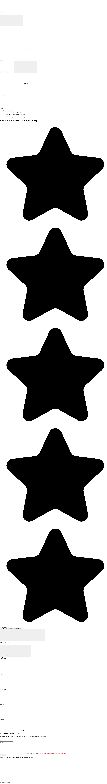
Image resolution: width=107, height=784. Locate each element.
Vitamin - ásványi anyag (8, 110)
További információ (5, 656)
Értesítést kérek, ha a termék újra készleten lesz (11, 628)
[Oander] (21, 782)
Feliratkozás (3, 754)
